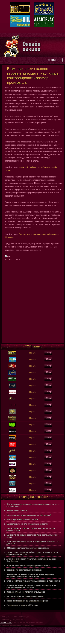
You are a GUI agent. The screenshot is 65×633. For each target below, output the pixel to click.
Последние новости (33, 497)
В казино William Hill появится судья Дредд (25, 592)
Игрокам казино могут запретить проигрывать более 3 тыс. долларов (32, 542)
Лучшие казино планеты (17, 510)
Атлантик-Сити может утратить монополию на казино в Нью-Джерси (31, 560)
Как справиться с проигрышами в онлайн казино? (28, 515)
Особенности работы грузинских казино (24, 570)
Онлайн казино (6, 622)
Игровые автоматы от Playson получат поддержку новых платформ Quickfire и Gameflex (31, 586)
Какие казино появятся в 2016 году (22, 605)
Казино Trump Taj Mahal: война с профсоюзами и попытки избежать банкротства (32, 553)
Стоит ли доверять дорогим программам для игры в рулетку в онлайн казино (33, 505)
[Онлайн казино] (43, 47)
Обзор (48, 352)
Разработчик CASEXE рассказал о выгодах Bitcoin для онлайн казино (30, 529)
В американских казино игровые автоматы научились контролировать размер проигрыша (30, 575)
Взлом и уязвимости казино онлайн (22, 519)
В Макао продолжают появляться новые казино (27, 548)
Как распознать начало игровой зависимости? (27, 524)
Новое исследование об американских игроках (27, 601)
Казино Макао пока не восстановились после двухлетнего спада (32, 536)
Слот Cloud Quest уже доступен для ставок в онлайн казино (33, 581)
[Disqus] (33, 301)
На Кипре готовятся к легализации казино (25, 596)
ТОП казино (33, 346)
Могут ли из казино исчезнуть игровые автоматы (28, 565)
